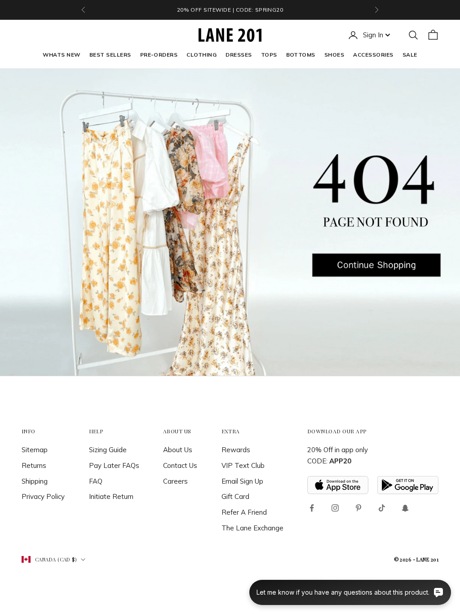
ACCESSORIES (373, 54)
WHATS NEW (61, 54)
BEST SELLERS (110, 54)
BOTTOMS (300, 54)
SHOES (334, 54)
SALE (409, 54)
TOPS (269, 54)
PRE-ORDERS (159, 54)
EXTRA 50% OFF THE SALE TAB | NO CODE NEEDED (230, 9)
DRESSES (239, 54)
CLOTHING (201, 54)
